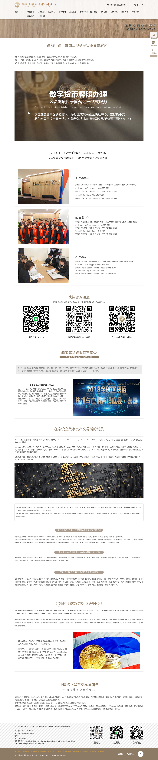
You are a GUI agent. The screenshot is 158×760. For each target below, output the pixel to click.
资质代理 (93, 751)
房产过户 (59, 751)
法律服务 (41, 12)
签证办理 (51, 751)
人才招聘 (41, 16)
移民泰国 (30, 12)
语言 (136, 5)
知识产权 (124, 12)
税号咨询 (93, 12)
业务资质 (114, 12)
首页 (16, 12)
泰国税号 (68, 751)
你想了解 (135, 12)
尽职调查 (103, 12)
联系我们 (30, 16)
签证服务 (72, 12)
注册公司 (51, 12)
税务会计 (43, 751)
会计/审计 (62, 12)
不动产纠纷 (84, 12)
